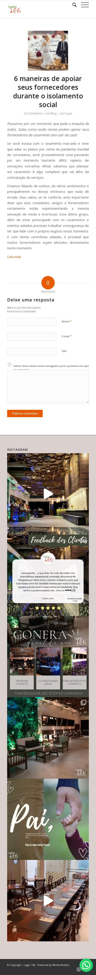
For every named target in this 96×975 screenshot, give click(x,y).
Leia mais (14, 256)
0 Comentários (33, 113)
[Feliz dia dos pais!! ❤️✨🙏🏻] (48, 819)
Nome (66, 321)
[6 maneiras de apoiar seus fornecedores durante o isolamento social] (48, 51)
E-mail (67, 336)
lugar (69, 113)
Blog (53, 113)
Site (64, 351)
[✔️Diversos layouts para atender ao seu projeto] (48, 656)
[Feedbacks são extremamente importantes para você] (48, 575)
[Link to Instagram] (78, 969)
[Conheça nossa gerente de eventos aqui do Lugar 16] (48, 494)
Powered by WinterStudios (53, 965)
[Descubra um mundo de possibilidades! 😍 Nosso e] (48, 738)
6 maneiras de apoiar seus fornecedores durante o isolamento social (48, 91)
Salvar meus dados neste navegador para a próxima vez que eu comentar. (51, 367)
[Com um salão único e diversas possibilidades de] (48, 900)
